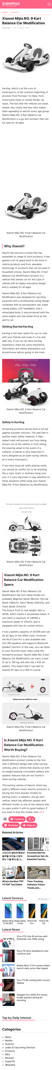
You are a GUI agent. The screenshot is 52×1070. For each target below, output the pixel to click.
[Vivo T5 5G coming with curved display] (26, 985)
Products (10, 1050)
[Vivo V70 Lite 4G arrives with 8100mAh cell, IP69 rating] (26, 941)
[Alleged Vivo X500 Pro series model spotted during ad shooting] (26, 999)
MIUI (7, 1054)
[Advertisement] (26, 153)
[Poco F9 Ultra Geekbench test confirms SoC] (26, 956)
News (8, 1037)
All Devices (43, 899)
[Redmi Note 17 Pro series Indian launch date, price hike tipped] (26, 970)
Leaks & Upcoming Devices (20, 1047)
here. (42, 812)
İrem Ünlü (6, 28)
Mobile (8, 1040)
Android (9, 1044)
